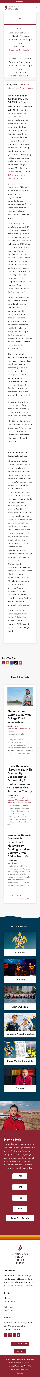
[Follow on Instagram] (10, 1335)
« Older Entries (14, 895)
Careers (20, 1088)
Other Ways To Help (20, 1218)
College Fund (24, 84)
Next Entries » (26, 899)
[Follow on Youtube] (18, 1335)
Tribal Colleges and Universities (19, 803)
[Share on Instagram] (20, 663)
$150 (19, 1198)
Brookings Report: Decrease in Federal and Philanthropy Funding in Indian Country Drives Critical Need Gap (19, 845)
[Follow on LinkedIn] (14, 1335)
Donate (20, 1351)
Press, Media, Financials (20, 1061)
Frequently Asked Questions (20, 1033)
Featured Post (12, 88)
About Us (20, 952)
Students (10, 731)
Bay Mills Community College (18, 798)
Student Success (24, 729)
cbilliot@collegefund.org (20, 76)
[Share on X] (16, 663)
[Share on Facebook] (12, 663)
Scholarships (12, 729)
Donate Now (19, 1)
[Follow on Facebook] (5, 1335)
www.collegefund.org (18, 605)
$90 (20, 1209)
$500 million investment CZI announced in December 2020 (19, 175)
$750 (19, 1176)
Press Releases (26, 88)
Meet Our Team (20, 1006)
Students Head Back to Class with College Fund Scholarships (19, 716)
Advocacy (20, 979)
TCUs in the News (21, 800)
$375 (19, 1187)
